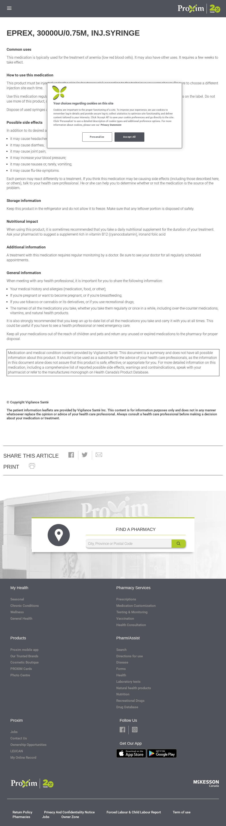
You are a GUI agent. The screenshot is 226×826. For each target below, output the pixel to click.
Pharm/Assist (128, 638)
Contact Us (18, 738)
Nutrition (122, 694)
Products (18, 638)
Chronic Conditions (24, 606)
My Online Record (23, 758)
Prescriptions (126, 599)
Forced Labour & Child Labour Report (134, 812)
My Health (19, 588)
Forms (121, 669)
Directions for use (129, 656)
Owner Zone (70, 817)
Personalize (97, 136)
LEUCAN (16, 751)
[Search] (178, 544)
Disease (122, 662)
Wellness (17, 612)
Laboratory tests (128, 682)
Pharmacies (21, 817)
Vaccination (125, 619)
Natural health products (133, 688)
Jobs (14, 732)
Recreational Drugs (130, 701)
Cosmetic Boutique (24, 662)
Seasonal (17, 599)
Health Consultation (131, 625)
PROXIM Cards (21, 669)
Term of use (181, 812)
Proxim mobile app (24, 650)
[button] (71, 455)
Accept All (129, 136)
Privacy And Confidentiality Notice (69, 812)
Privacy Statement (111, 124)
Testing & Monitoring (132, 612)
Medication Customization (136, 606)
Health (121, 675)
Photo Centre (20, 675)
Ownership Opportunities (28, 745)
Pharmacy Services (133, 588)
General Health (21, 619)
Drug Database (127, 707)
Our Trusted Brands (24, 656)
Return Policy (22, 812)
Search (121, 650)
